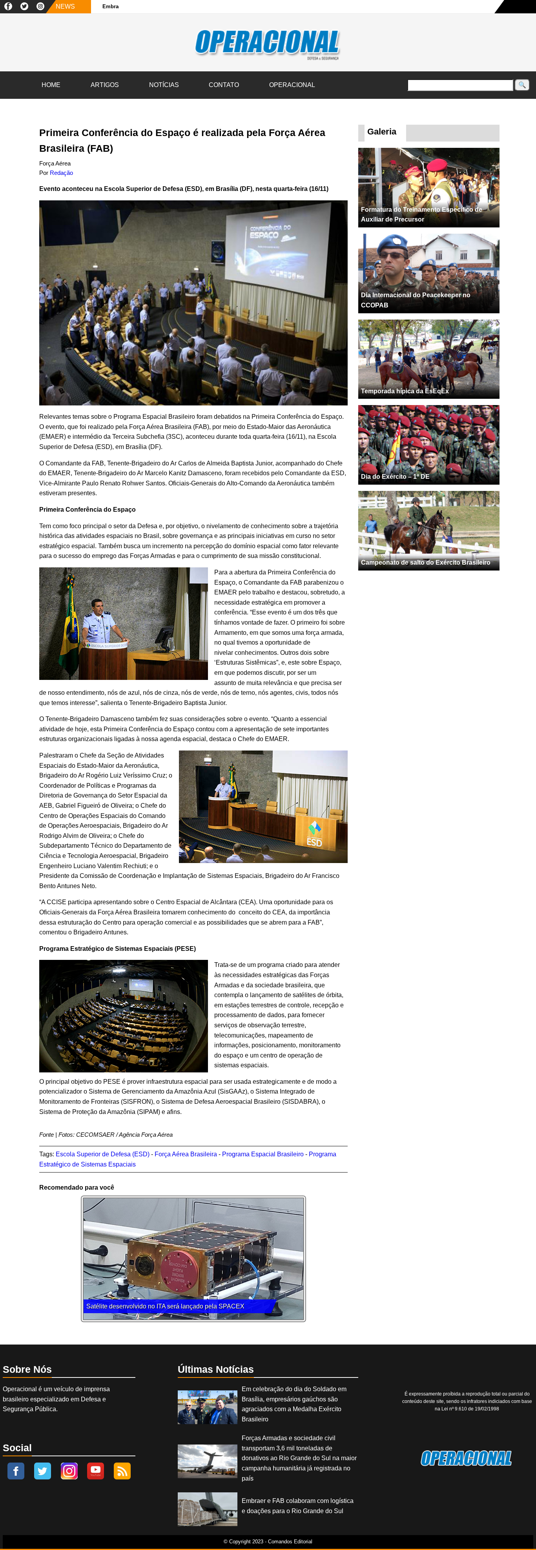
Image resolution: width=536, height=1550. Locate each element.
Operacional (292, 85)
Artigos (105, 85)
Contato (224, 85)
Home (51, 85)
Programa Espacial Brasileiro (263, 1154)
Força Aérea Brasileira (186, 1154)
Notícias (164, 85)
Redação (61, 172)
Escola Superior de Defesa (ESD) (102, 1154)
